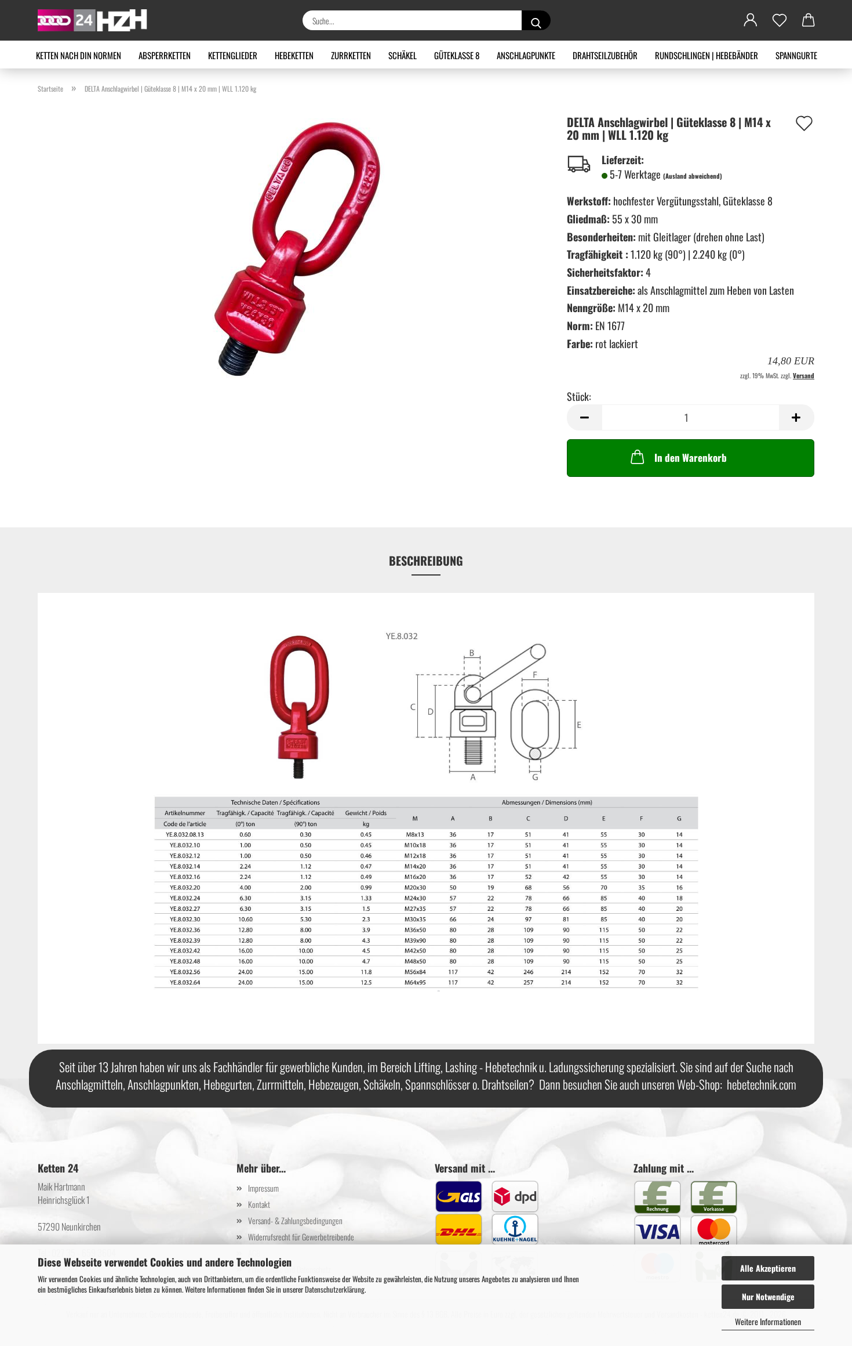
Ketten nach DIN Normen (78, 55)
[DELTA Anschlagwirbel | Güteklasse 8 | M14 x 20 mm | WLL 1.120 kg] (294, 247)
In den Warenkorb (690, 457)
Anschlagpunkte (526, 55)
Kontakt (259, 1204)
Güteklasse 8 (456, 55)
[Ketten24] (97, 20)
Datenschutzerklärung (335, 1289)
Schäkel (402, 55)
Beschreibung (426, 560)
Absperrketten (165, 55)
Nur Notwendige (768, 1296)
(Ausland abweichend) (692, 175)
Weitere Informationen (768, 1321)
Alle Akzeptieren (768, 1268)
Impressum (263, 1188)
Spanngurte (796, 55)
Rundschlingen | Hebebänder (706, 55)
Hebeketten (294, 55)
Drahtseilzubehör (605, 55)
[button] (750, 20)
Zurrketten (351, 55)
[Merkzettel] (779, 20)
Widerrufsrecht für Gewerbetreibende (301, 1237)
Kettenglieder (232, 55)
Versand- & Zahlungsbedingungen (295, 1220)
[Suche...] (536, 20)
